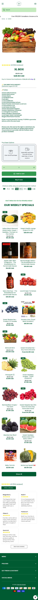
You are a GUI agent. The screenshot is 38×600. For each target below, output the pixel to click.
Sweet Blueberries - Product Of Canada (10, 320)
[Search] (3, 10)
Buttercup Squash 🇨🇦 (28, 465)
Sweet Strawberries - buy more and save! (28, 349)
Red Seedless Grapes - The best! (10, 406)
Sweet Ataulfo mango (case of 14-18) (28, 229)
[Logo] (19, 3)
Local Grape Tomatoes (28, 291)
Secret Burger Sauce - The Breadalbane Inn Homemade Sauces (28, 262)
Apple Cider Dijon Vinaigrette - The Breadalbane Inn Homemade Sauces (10, 263)
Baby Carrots (10, 465)
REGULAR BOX (10, 348)
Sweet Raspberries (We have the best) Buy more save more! (28, 406)
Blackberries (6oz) (10, 435)
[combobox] (19, 10)
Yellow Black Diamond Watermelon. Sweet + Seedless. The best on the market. (10, 231)
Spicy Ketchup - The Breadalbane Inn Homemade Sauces (10, 293)
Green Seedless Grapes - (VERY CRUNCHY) (28, 376)
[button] (35, 4)
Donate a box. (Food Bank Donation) (28, 320)
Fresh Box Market (21, 584)
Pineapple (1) (9, 375)
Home (3, 19)
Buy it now (19, 180)
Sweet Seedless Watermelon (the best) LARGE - (28, 437)
